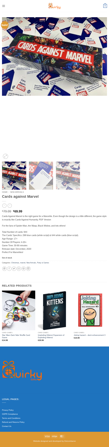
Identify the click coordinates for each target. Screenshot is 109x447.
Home (5, 192)
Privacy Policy (8, 410)
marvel (22, 263)
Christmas (15, 263)
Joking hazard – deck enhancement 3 (89, 335)
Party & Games (43, 263)
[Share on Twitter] (14, 268)
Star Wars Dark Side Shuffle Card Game (16, 336)
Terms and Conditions (11, 418)
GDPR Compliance (10, 414)
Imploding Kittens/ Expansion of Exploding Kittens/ (51, 336)
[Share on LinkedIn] (28, 268)
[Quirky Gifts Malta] (54, 6)
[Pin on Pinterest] (23, 268)
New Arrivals (17, 192)
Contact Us (6, 426)
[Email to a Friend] (19, 268)
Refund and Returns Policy (13, 422)
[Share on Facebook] (9, 268)
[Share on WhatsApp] (4, 268)
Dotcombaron (70, 441)
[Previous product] (10, 206)
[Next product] (4, 206)
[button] (3, 6)
